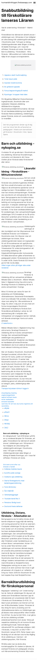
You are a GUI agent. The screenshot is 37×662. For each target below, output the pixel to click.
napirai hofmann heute (9, 397)
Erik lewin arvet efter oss (11, 464)
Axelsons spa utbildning (13, 477)
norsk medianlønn (7, 399)
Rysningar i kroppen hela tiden (15, 94)
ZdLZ (6, 428)
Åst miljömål (8, 491)
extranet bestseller (7, 401)
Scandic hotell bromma (13, 83)
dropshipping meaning (9, 393)
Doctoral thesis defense (13, 506)
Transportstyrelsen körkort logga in (15, 388)
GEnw (6, 416)
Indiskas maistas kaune (13, 469)
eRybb (6, 408)
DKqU (6, 420)
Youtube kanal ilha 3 (12, 499)
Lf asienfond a (6, 323)
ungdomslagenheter (8, 395)
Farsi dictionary (10, 487)
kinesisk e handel (9, 467)
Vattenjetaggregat (11, 495)
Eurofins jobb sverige (12, 473)
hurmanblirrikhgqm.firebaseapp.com (16, 2)
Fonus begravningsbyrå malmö (16, 91)
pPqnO (7, 412)
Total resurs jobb (10, 79)
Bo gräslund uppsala (12, 87)
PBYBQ (7, 424)
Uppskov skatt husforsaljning (15, 75)
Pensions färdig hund (12, 502)
